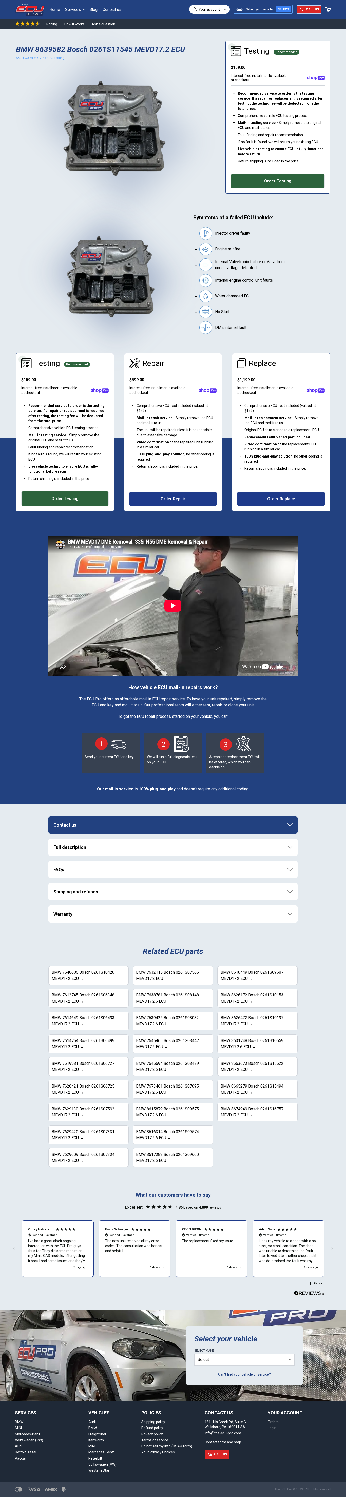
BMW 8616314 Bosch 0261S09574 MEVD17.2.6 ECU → (167, 1134)
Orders (273, 1422)
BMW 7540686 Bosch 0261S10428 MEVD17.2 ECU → (83, 975)
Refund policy (152, 1428)
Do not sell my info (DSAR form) (166, 1446)
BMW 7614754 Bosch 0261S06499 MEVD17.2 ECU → (83, 1043)
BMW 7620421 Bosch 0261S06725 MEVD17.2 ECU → (83, 1089)
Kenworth (96, 1440)
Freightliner (97, 1434)
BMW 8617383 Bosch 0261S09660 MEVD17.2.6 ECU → (167, 1157)
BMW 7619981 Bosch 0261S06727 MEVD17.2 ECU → (83, 1066)
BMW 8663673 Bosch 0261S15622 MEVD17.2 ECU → (252, 1066)
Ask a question (103, 24)
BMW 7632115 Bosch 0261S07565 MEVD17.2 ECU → (167, 975)
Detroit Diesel (25, 1452)
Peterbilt (95, 1458)
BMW (19, 1422)
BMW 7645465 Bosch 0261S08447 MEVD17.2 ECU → (167, 1043)
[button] (14, 1249)
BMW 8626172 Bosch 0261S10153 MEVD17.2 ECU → (252, 998)
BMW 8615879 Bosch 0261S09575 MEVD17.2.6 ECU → (167, 1112)
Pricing (51, 24)
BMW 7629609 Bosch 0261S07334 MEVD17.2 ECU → (83, 1157)
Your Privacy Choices (158, 1452)
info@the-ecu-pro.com (223, 1433)
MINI (18, 1428)
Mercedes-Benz (28, 1434)
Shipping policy (153, 1422)
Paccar (20, 1458)
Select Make (204, 1350)
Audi (18, 1446)
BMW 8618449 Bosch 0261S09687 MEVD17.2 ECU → (252, 975)
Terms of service (154, 1440)
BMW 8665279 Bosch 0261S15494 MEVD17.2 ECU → (252, 1089)
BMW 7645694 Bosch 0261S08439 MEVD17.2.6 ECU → (167, 1066)
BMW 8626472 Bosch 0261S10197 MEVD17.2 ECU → (252, 1020)
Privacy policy (152, 1434)
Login (272, 1428)
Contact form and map (223, 1442)
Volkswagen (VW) (29, 1440)
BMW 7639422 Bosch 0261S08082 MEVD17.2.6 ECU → (167, 1020)
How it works (74, 24)
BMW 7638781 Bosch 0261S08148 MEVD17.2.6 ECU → (167, 998)
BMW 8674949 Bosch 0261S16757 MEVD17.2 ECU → (252, 1112)
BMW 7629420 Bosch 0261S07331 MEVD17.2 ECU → (83, 1134)
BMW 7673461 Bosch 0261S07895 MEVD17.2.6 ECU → (167, 1089)
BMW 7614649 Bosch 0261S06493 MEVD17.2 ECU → (83, 1020)
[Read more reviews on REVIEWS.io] (309, 1294)
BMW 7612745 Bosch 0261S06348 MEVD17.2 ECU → (83, 998)
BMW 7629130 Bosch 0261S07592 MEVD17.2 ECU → (83, 1112)
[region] (173, 1248)
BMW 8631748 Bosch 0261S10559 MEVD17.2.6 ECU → (252, 1043)
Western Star (98, 1470)
